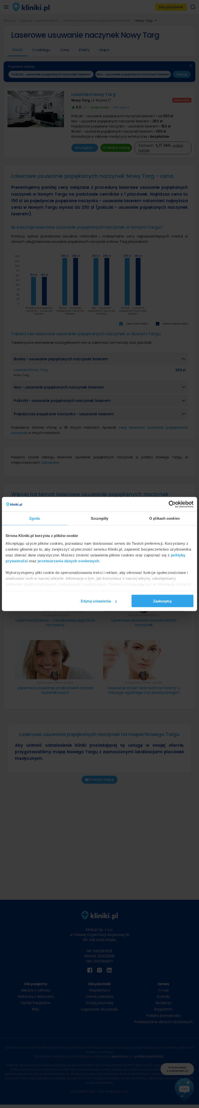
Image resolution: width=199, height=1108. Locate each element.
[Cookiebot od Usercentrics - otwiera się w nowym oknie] (172, 504)
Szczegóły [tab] (99, 518)
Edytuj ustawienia (96, 601)
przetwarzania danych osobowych (68, 561)
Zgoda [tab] (34, 518)
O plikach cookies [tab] (164, 518)
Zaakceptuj (162, 601)
